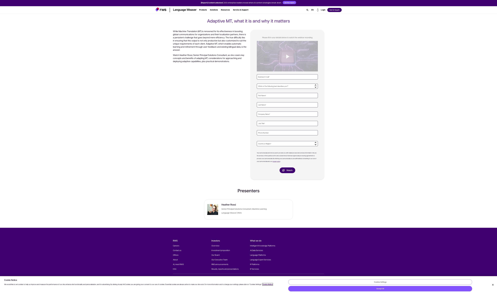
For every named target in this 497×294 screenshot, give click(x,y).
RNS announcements (219, 264)
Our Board (215, 255)
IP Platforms (254, 264)
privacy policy (276, 161)
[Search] (307, 10)
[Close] (493, 285)
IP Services (254, 269)
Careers (176, 245)
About (175, 259)
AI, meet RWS (178, 264)
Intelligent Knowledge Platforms (262, 245)
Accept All (380, 288)
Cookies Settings (380, 282)
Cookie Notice (268, 284)
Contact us (177, 250)
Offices (175, 255)
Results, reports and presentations (225, 269)
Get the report (289, 3)
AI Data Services (256, 250)
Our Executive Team (219, 259)
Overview (215, 245)
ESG (174, 269)
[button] (161, 9)
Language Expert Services (260, 259)
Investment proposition (220, 250)
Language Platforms (258, 255)
